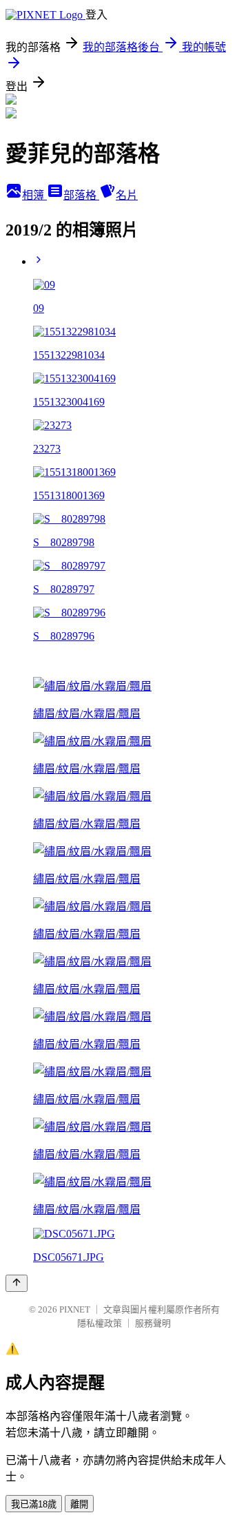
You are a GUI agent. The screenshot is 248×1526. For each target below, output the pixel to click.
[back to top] (17, 1283)
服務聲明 (153, 1323)
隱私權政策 (99, 1323)
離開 (79, 1504)
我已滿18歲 (33, 1504)
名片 (127, 195)
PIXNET (74, 1309)
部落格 (81, 195)
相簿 (34, 195)
